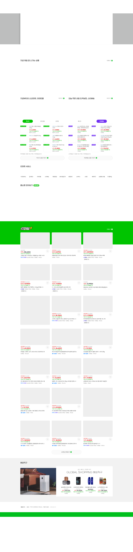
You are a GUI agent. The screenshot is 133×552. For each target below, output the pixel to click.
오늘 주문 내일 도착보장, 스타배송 (81, 98)
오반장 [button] (57, 121)
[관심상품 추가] (47, 251)
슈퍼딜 (26, 228)
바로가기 (61, 98)
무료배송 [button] (102, 121)
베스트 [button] (79, 121)
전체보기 (109, 60)
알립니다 (23, 507)
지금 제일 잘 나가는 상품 (29, 60)
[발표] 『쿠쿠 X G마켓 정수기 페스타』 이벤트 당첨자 (38, 507)
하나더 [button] (27, 121)
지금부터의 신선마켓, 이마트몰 (32, 98)
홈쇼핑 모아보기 (29, 185)
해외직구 (23, 463)
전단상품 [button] (42, 121)
